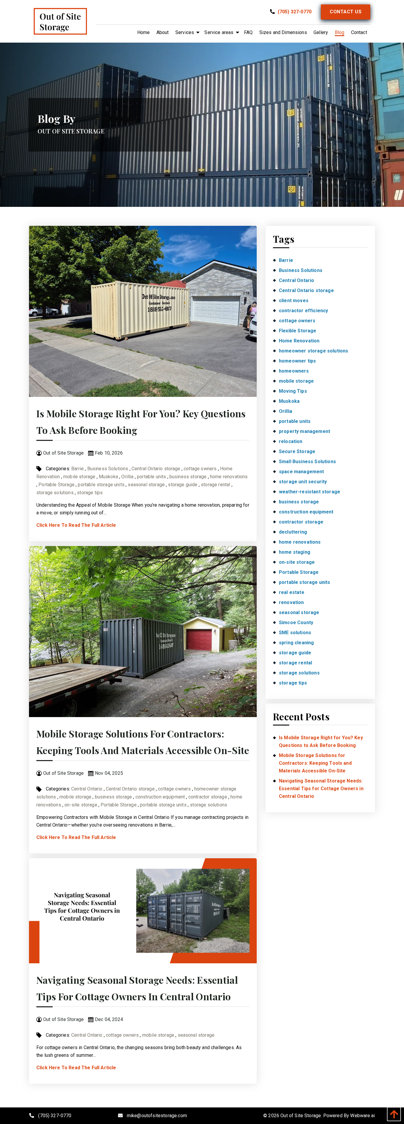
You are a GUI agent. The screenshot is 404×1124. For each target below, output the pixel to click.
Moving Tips (293, 391)
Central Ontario (86, 789)
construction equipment (160, 797)
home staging (294, 552)
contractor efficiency (303, 310)
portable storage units (101, 484)
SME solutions (295, 632)
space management (301, 471)
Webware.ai (362, 1115)
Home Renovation (299, 341)
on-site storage (80, 805)
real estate (291, 592)
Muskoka (108, 476)
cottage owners (200, 468)
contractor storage (207, 797)
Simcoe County (296, 622)
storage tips (90, 492)
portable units (151, 476)
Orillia (127, 476)
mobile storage (79, 476)
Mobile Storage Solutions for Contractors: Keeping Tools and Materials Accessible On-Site (315, 763)
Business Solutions (107, 468)
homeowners (294, 371)
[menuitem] (143, 32)
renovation (291, 602)
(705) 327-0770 (294, 12)
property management (304, 431)
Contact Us (345, 12)
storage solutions (55, 492)
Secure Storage (297, 451)
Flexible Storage (297, 331)
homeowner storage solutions (313, 351)
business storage (188, 476)
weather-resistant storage (309, 492)
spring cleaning (296, 642)
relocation (291, 441)
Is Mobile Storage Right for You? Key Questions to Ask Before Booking (321, 741)
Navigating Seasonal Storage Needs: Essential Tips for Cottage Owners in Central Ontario (321, 788)
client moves (293, 300)
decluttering (293, 532)
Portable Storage (56, 484)
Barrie (77, 468)
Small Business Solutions (307, 461)
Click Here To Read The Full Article (76, 525)
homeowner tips (297, 361)
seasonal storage (146, 484)
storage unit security (303, 481)
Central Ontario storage (156, 468)
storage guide (182, 484)
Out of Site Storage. (301, 1115)
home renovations (229, 476)
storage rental (215, 484)
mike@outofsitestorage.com (157, 1115)
